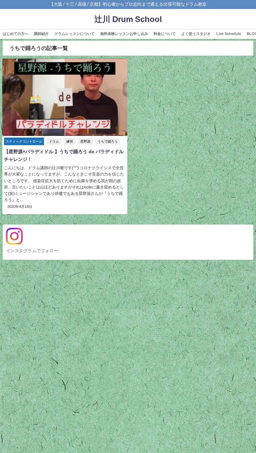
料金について (165, 34)
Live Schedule (228, 34)
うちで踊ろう (108, 141)
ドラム (54, 141)
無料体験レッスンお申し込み (124, 34)
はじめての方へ (15, 34)
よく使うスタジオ (196, 34)
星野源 (85, 141)
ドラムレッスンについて (74, 34)
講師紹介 (41, 34)
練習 (69, 141)
